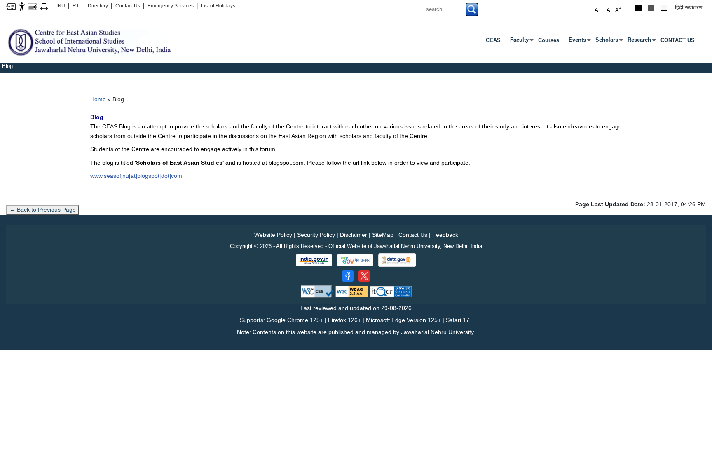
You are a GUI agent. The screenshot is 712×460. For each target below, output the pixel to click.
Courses (548, 40)
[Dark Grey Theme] (651, 8)
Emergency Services (171, 6)
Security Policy (316, 234)
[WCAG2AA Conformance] (351, 291)
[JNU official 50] (364, 276)
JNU (60, 6)
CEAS (493, 40)
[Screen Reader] (32, 6)
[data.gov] (397, 260)
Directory (98, 6)
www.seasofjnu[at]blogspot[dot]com (136, 176)
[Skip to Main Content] (11, 6)
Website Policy (273, 234)
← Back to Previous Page (42, 209)
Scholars (608, 42)
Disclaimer (353, 234)
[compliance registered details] (391, 291)
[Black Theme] (638, 8)
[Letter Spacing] (44, 6)
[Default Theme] (664, 8)
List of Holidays (218, 6)
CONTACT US (677, 40)
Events (579, 42)
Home (98, 99)
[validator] (317, 291)
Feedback (445, 234)
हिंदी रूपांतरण (689, 7)
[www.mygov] (355, 260)
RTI (77, 6)
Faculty (521, 42)
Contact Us (128, 6)
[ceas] (89, 42)
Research (641, 42)
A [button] (618, 9)
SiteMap (382, 234)
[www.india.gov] (314, 260)
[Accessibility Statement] (22, 6)
